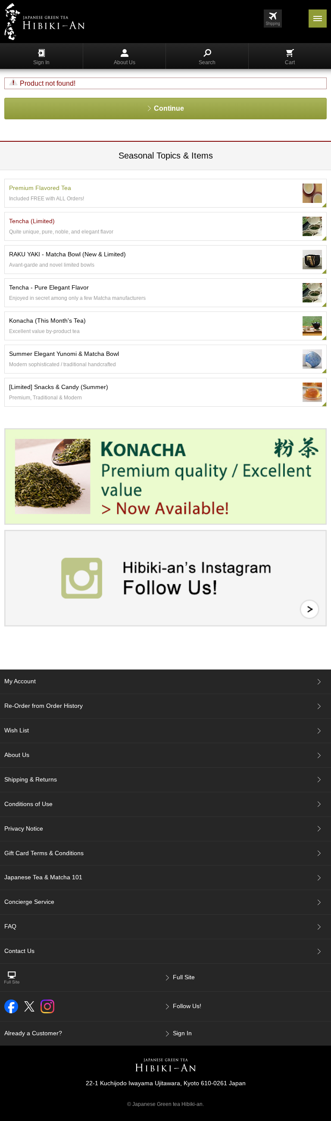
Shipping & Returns (30, 779)
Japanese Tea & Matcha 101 (43, 877)
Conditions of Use (28, 803)
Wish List (16, 730)
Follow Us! (187, 1006)
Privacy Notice (23, 828)
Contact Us (19, 950)
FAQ (10, 926)
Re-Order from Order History (43, 705)
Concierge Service (29, 901)
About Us (124, 62)
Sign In (41, 62)
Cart (290, 62)
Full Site (184, 977)
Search (207, 62)
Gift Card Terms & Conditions (44, 853)
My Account (20, 681)
